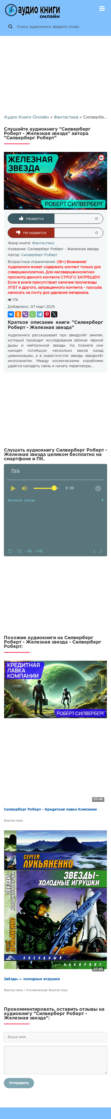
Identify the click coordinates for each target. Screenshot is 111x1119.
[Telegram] (40, 314)
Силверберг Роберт (39, 255)
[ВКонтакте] (11, 314)
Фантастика (43, 243)
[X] (54, 314)
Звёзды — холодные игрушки (32, 979)
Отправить (19, 1083)
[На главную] (32, 9)
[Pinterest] (47, 314)
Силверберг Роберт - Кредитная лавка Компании (50, 809)
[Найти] (10, 27)
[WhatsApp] (32, 314)
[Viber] (25, 314)
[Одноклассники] (18, 314)
